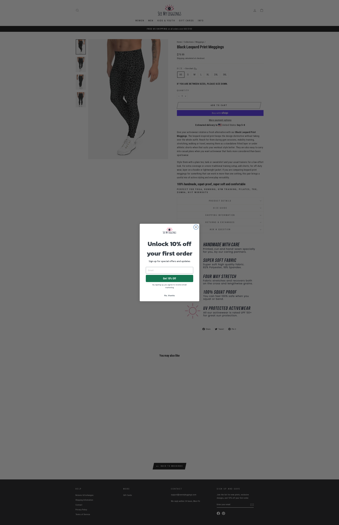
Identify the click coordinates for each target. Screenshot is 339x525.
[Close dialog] (196, 227)
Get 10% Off (169, 278)
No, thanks (169, 295)
